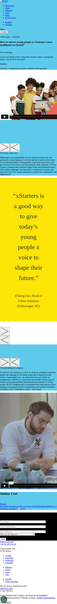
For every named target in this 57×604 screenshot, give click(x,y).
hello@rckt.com (6, 542)
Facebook (9, 558)
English (8, 22)
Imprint (8, 579)
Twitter (8, 555)
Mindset (8, 10)
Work (7, 8)
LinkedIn (9, 563)
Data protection (11, 581)
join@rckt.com (6, 588)
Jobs (7, 13)
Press (7, 15)
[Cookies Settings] (4, 599)
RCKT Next (10, 18)
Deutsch (8, 25)
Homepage (9, 6)
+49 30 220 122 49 (8, 544)
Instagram (9, 560)
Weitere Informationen (46, 598)
